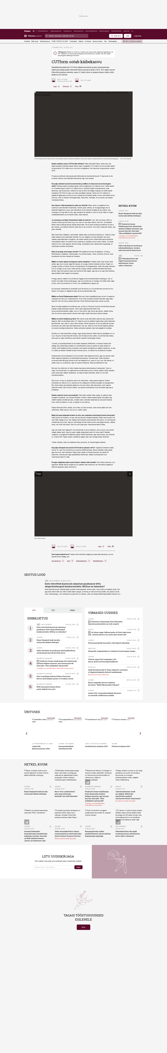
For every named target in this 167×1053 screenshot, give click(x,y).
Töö (105, 41)
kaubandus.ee (67, 31)
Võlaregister (112, 41)
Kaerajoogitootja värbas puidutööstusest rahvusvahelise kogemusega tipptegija (98, 833)
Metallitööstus (98, 561)
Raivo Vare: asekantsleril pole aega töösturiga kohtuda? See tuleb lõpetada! (66, 794)
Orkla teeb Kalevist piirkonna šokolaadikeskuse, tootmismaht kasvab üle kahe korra (130, 248)
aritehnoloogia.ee (104, 31)
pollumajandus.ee (43, 31)
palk (68, 561)
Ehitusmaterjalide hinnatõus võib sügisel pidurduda (109, 643)
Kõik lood (34, 41)
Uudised (39, 637)
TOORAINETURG (57, 47)
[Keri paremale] (140, 733)
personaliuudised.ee (91, 31)
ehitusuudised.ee (79, 31)
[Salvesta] (78, 624)
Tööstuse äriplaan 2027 (121, 746)
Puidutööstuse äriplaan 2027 (96, 746)
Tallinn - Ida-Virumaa (66, 743)
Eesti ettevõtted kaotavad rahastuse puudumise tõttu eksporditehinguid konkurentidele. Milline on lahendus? (75, 585)
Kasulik (118, 786)
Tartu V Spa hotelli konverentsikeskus (100, 743)
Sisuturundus (97, 41)
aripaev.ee (126, 31)
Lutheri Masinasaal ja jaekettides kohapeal (48, 743)
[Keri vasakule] (26, 733)
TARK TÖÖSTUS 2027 (59, 41)
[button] (54, 867)
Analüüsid (92, 648)
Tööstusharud (45, 41)
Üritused (88, 41)
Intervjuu (92, 667)
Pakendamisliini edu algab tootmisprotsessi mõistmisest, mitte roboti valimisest (127, 833)
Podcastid (73, 41)
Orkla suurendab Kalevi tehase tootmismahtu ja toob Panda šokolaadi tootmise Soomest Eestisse (68, 833)
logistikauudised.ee (56, 31)
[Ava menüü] (33, 31)
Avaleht (27, 41)
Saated (90, 629)
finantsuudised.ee (116, 31)
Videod (80, 41)
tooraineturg (56, 561)
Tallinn (114, 743)
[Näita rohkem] (132, 31)
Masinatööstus (81, 561)
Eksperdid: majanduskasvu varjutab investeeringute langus (111, 651)
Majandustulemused (44, 658)
